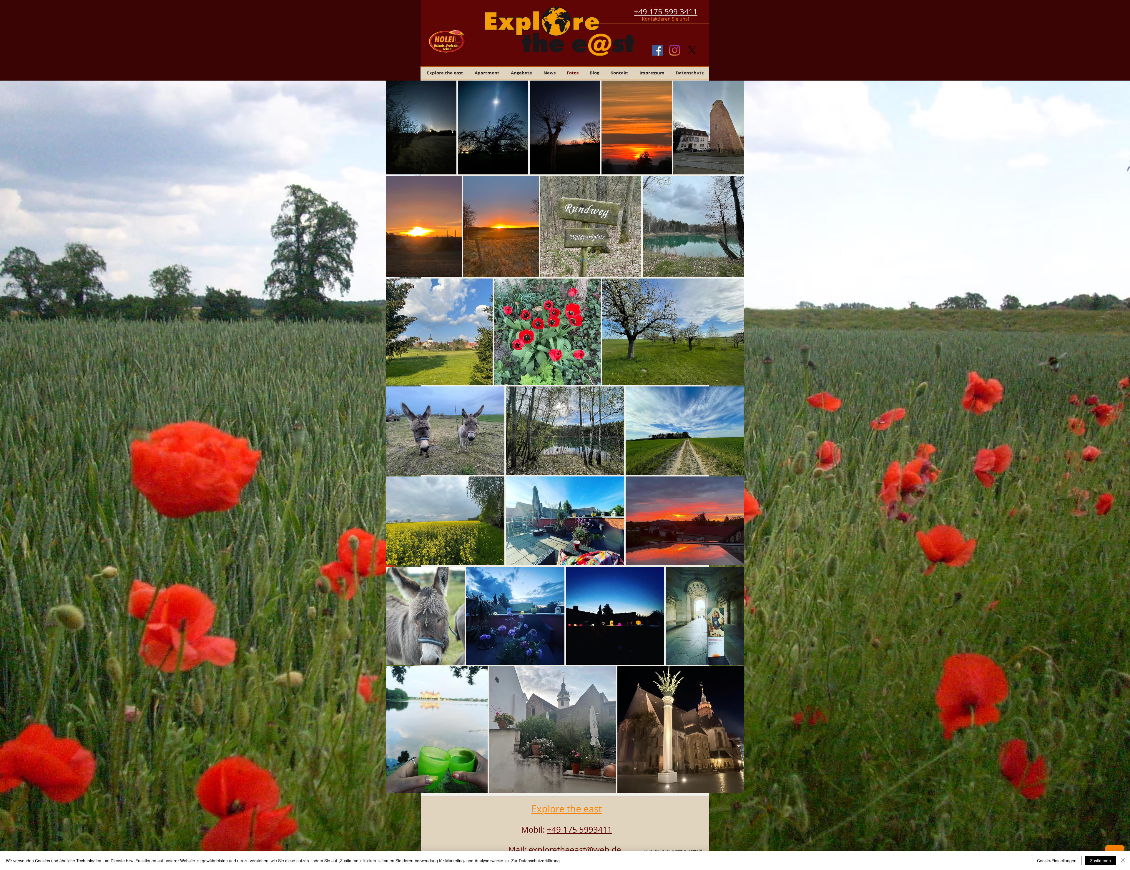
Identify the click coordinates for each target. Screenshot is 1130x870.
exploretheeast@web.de (575, 849)
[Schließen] (1122, 860)
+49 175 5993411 (579, 829)
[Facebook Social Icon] (657, 50)
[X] (692, 50)
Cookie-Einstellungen (1056, 861)
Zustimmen (1100, 861)
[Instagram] (674, 50)
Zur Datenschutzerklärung (535, 861)
